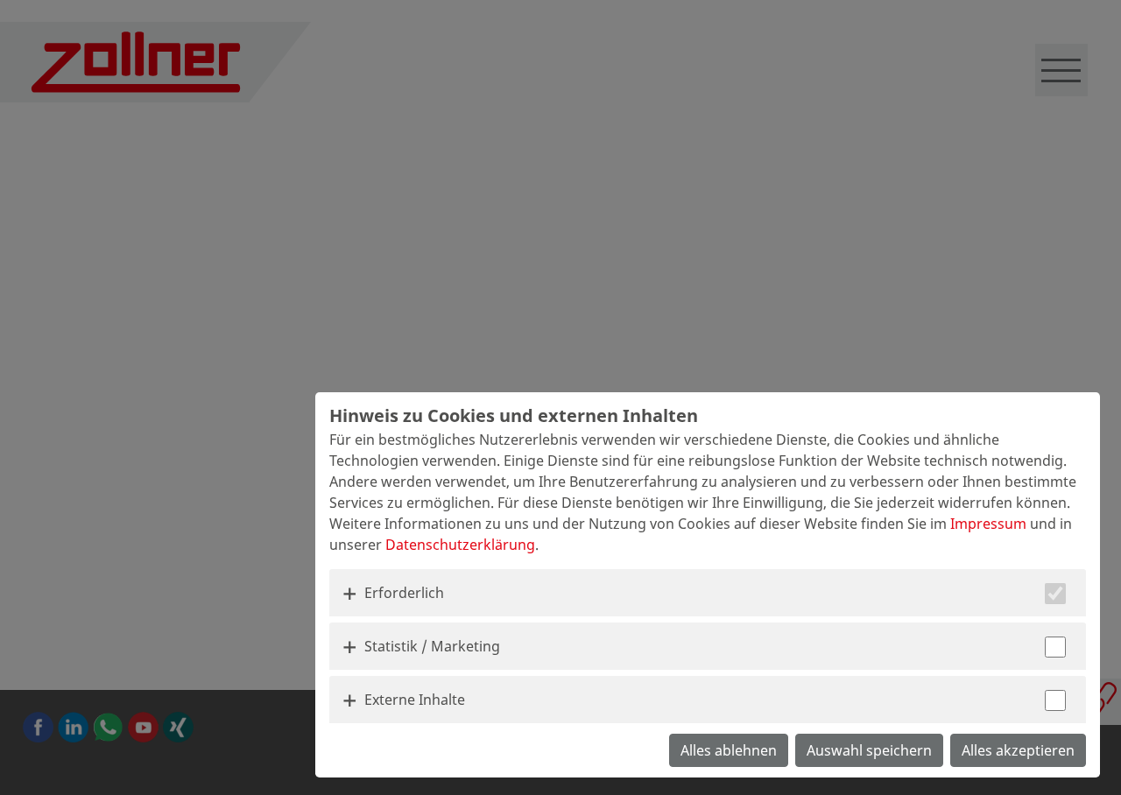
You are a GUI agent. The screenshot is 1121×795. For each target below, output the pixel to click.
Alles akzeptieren (1018, 750)
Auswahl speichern (869, 750)
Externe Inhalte (414, 699)
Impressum (988, 523)
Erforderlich (404, 592)
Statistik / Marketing (432, 646)
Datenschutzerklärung (460, 544)
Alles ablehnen (728, 750)
